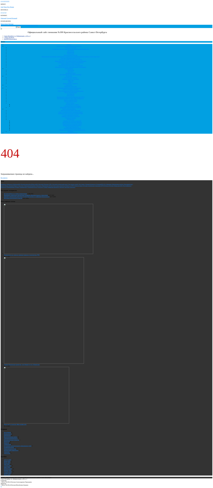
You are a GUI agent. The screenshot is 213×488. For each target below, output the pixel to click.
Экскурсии (67, 187)
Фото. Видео (70, 95)
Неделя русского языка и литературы (57, 185)
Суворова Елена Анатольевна (72, 106)
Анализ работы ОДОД (70, 101)
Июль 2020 (7, 474)
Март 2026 (7, 467)
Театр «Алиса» (70, 103)
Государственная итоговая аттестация (70, 74)
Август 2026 (7, 459)
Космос (7, 185)
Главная (69, 44)
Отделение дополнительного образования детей (17, 446)
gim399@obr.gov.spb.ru (10, 39)
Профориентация (70, 73)
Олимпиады (70, 70)
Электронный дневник (70, 77)
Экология (62, 187)
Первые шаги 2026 (118, 185)
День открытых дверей (73, 184)
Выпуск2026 (35, 184)
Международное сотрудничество (70, 64)
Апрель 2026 (7, 465)
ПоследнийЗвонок (127, 185)
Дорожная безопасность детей (72, 128)
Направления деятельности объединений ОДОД (70, 97)
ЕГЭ (105, 184)
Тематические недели (33, 187)
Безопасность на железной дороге (72, 124)
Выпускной (41, 184)
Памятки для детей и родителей (71, 116)
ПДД (103, 185)
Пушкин (17, 187)
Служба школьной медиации (70, 115)
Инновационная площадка (118, 184)
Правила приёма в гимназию (70, 79)
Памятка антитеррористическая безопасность (72, 130)
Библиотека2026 (17, 184)
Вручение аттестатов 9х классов (13, 198)
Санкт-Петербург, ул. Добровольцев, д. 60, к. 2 (17, 36)
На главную (4, 178)
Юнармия (70, 131)
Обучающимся (69, 68)
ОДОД (73, 185)
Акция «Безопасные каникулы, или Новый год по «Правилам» (22, 364)
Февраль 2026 (8, 468)
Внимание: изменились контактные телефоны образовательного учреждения (26, 195)
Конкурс (3, 185)
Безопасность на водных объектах (72, 122)
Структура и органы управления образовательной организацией (70, 49)
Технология (41, 187)
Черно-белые (4, 24)
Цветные (10, 24)
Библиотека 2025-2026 (70, 86)
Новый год (68, 185)
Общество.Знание (79, 185)
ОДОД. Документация (70, 92)
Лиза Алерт (21, 185)
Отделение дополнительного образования (69, 88)
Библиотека (69, 85)
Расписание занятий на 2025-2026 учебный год (70, 98)
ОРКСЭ (70, 82)
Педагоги (107, 185)
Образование (70, 52)
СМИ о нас (70, 80)
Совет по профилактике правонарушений (70, 112)
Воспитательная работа (69, 109)
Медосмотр (39, 185)
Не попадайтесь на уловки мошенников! (15, 193)
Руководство (70, 53)
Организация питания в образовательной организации (70, 67)
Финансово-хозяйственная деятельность (70, 59)
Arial (2, 7)
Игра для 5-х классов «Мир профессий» (15, 424)
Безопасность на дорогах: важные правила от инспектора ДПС (22, 255)
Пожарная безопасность (72, 127)
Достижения (70, 94)
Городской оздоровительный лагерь (60, 184)
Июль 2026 (7, 461)
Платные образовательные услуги (70, 58)
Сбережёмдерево (24, 187)
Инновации (109, 184)
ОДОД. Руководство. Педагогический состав (70, 91)
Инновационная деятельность (68, 133)
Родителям (69, 76)
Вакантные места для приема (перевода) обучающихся (70, 61)
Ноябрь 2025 (7, 473)
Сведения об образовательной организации (69, 46)
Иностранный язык (128, 184)
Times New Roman (9, 7)
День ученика (82, 184)
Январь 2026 (7, 470)
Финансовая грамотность (54, 187)
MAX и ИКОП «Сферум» (70, 83)
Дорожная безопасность (90, 184)
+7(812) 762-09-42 (9, 37)
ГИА (50, 184)
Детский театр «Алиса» (72, 104)
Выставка (46, 184)
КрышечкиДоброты (13, 185)
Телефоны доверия (70, 118)
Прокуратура (4, 187)
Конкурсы (70, 71)
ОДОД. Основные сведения (70, 89)
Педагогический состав (70, 55)
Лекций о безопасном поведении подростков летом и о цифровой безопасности (26, 196)
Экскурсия (72, 187)
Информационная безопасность (72, 125)
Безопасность (70, 119)
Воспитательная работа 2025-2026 (70, 110)
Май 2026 (6, 464)
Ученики (46, 187)
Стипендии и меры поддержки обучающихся (70, 62)
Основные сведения (70, 47)
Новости (6, 443)
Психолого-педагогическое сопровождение (70, 113)
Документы (70, 50)
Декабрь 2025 (8, 471)
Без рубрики (7, 432)
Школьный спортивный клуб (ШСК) (70, 107)
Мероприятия (45, 185)
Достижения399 (100, 184)
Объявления (7, 444)
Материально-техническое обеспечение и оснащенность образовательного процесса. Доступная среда (71, 56)
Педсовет (111, 185)
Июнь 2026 (7, 462)
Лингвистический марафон (30, 185)
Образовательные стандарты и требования (70, 65)
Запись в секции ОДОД (70, 100)
